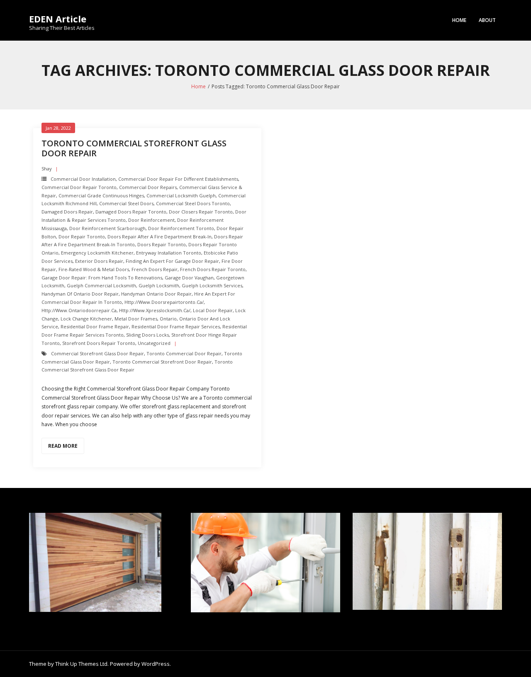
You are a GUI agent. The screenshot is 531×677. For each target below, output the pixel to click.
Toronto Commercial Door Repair (184, 353)
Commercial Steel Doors (126, 203)
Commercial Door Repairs (148, 187)
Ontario (168, 318)
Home (459, 20)
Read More (63, 445)
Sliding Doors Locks (147, 335)
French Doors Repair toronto (213, 269)
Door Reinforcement (151, 220)
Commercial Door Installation (83, 179)
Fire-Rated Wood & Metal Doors (93, 269)
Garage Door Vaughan (189, 277)
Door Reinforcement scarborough (107, 228)
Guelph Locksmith (159, 285)
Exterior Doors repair (99, 261)
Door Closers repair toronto (201, 212)
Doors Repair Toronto (161, 244)
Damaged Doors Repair (67, 212)
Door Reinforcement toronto (181, 228)
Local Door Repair (213, 310)
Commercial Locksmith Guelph (181, 195)
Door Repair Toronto (81, 236)
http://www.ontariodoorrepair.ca (79, 310)
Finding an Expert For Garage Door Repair (172, 261)
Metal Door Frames (135, 318)
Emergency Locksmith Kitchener (97, 253)
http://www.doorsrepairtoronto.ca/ (164, 302)
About (487, 20)
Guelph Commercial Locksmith (101, 285)
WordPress (155, 663)
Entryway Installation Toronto (168, 253)
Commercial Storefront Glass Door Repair (97, 353)
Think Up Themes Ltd (81, 663)
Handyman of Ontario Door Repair (80, 294)
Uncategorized (154, 343)
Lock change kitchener (86, 318)
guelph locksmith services (212, 285)
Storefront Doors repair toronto (98, 343)
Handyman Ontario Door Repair (156, 294)
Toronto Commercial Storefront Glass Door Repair (134, 148)
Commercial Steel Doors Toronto (193, 203)
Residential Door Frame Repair (95, 326)
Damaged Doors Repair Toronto (130, 212)
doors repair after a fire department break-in (159, 236)
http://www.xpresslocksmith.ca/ (154, 310)
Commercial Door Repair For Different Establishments (178, 179)
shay (46, 168)
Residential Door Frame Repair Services (176, 326)
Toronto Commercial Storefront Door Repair (162, 362)
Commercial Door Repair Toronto (79, 187)
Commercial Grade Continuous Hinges (101, 195)
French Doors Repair (155, 269)
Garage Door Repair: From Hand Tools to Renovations (101, 277)
